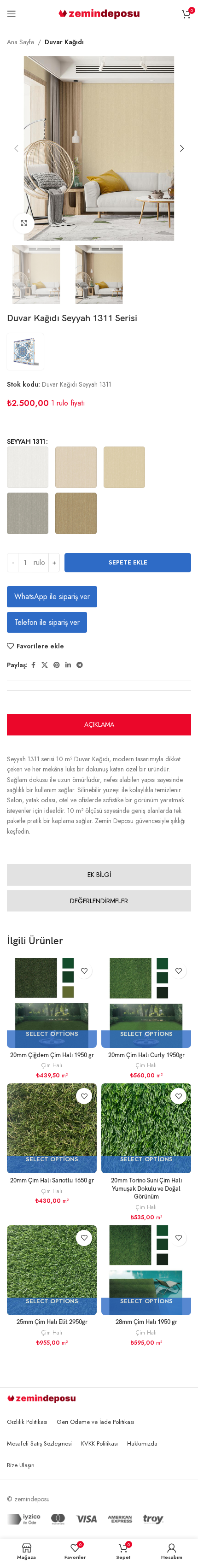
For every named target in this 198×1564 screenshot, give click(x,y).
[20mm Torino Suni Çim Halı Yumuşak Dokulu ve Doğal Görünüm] (146, 1128)
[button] (16, 148)
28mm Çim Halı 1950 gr (146, 1322)
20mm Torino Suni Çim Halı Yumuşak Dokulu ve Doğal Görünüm (146, 1188)
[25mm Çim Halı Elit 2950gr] (52, 1270)
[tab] (99, 724)
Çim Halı (51, 1065)
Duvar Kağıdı (64, 42)
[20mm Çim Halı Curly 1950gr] (146, 1003)
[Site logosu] (99, 13)
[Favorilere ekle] (84, 971)
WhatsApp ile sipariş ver (52, 596)
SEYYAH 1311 (26, 441)
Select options (52, 1034)
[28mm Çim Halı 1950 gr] (146, 1270)
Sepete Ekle (128, 562)
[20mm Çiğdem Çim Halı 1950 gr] (52, 1003)
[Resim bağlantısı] (41, 1397)
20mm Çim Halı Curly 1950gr (146, 1055)
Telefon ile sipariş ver (47, 622)
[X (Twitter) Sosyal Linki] (45, 665)
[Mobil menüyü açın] (11, 14)
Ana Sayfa (20, 42)
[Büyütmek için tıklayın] (24, 223)
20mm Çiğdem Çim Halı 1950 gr (52, 1055)
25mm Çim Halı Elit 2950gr (52, 1322)
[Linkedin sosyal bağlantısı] (68, 665)
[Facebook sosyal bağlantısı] (33, 665)
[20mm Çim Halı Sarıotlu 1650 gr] (52, 1128)
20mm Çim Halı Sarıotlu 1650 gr (52, 1180)
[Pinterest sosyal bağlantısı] (57, 665)
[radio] (27, 467)
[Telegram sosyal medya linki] (80, 665)
